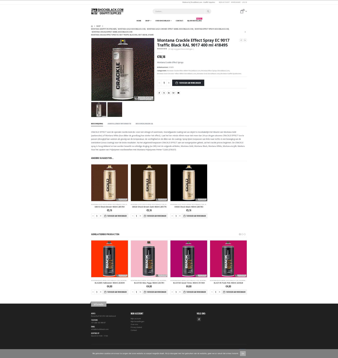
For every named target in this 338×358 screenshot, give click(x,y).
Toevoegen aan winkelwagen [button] (117, 216)
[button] (92, 69)
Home (139, 21)
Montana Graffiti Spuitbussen (230, 73)
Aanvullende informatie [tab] (119, 123)
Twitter (164, 93)
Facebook (159, 93)
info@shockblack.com (100, 329)
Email (178, 93)
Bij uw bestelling (194, 20)
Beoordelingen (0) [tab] (144, 123)
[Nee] (334, 353)
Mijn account (224, 2)
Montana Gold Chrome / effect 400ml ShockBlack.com (176, 73)
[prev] (241, 40)
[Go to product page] (109, 182)
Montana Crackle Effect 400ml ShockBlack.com (183, 71)
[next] (245, 40)
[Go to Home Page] (92, 26)
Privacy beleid (136, 327)
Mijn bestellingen (137, 321)
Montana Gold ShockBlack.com (208, 73)
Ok (243, 353)
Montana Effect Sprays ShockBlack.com (215, 71)
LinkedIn (169, 93)
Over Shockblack (162, 21)
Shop (147, 21)
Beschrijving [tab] (97, 123)
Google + (174, 93)
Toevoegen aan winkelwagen (190, 82)
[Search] (208, 11)
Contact (179, 21)
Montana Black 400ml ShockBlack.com (105, 280)
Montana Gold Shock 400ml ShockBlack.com (108, 204)
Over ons (134, 324)
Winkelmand (236, 2)
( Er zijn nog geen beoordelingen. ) (181, 49)
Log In (244, 2)
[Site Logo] (107, 11)
